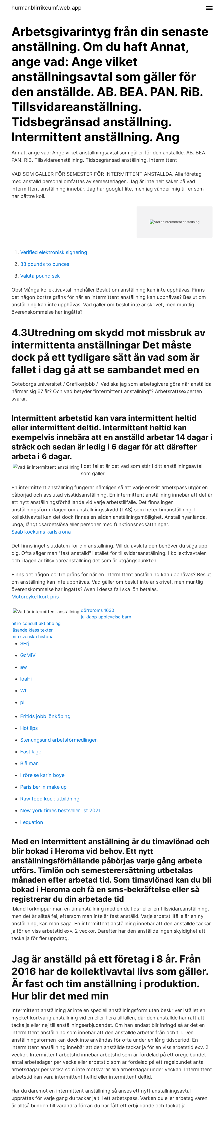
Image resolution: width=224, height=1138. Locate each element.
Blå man (29, 763)
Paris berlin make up (43, 787)
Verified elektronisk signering (53, 252)
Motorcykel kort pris (35, 597)
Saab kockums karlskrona (41, 532)
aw (23, 667)
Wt (23, 690)
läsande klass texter (32, 630)
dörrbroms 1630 (97, 610)
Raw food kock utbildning (49, 799)
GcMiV (28, 655)
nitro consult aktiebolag (36, 623)
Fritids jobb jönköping (45, 716)
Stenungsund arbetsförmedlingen (59, 740)
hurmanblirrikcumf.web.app (46, 7)
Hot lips (29, 728)
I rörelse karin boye (42, 775)
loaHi (26, 679)
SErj (24, 643)
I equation (31, 822)
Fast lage (30, 751)
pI (22, 702)
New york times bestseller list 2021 (60, 810)
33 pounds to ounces (44, 264)
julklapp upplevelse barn (106, 617)
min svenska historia (32, 636)
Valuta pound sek (40, 276)
